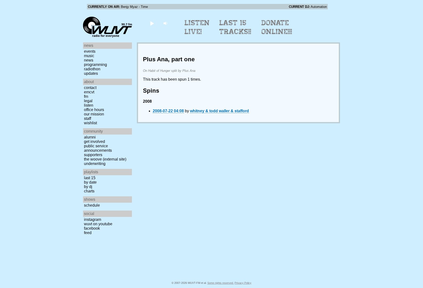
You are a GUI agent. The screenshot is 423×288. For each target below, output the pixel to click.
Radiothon (92, 69)
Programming (95, 65)
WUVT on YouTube (98, 224)
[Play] (151, 23)
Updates (91, 73)
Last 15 (89, 178)
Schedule (92, 205)
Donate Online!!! (276, 27)
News (88, 60)
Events (89, 51)
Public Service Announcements (98, 148)
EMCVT (89, 92)
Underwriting (95, 164)
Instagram (92, 219)
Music (89, 56)
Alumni (90, 137)
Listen (88, 105)
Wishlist (90, 123)
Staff (87, 118)
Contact (90, 88)
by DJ (88, 187)
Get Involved (94, 141)
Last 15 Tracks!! (235, 27)
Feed (88, 233)
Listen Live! (197, 27)
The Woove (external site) (105, 159)
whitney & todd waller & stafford (219, 111)
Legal (88, 101)
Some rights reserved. (220, 282)
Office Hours (94, 110)
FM (86, 96)
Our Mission (94, 114)
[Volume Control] (165, 23)
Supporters (93, 155)
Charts (89, 191)
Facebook (92, 228)
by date (90, 182)
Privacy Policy (243, 282)
